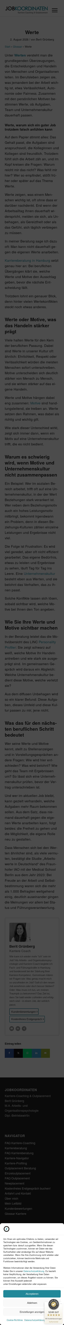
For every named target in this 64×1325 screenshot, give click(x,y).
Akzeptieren (32, 1293)
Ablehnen (32, 1302)
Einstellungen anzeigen (32, 1312)
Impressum (52, 1320)
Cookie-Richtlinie (15, 1320)
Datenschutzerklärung (33, 1271)
